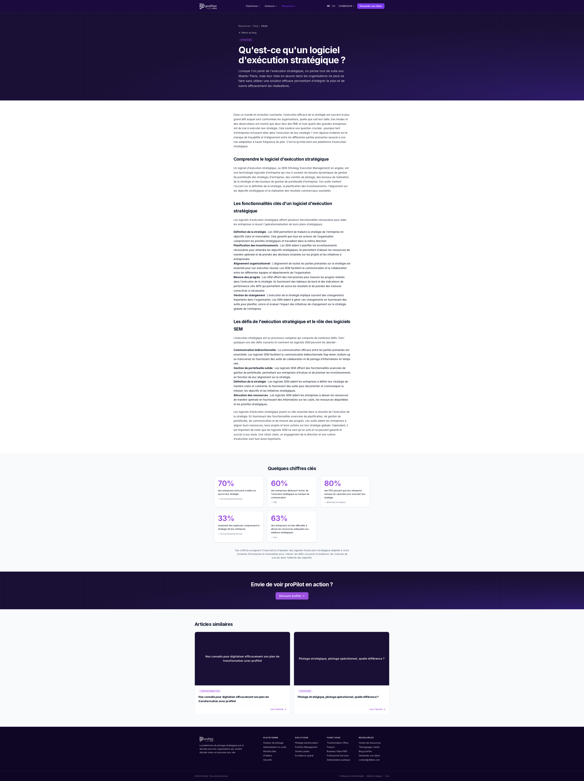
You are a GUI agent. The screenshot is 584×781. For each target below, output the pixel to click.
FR (328, 6)
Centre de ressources (370, 742)
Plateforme (252, 6)
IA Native (267, 755)
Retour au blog (249, 32)
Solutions (270, 6)
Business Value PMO (337, 751)
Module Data (269, 751)
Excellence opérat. (304, 755)
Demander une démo (371, 6)
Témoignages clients (369, 747)
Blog (256, 26)
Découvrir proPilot (290, 595)
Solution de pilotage (273, 742)
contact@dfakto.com (369, 760)
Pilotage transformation (306, 742)
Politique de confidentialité (352, 776)
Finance (331, 747)
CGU (387, 776)
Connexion (345, 6)
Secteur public (302, 751)
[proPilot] (208, 6)
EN (333, 6)
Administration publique (338, 760)
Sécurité (267, 760)
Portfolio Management (306, 747)
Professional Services (338, 755)
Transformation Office (338, 742)
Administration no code (274, 747)
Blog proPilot (365, 751)
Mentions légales (374, 776)
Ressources (288, 6)
